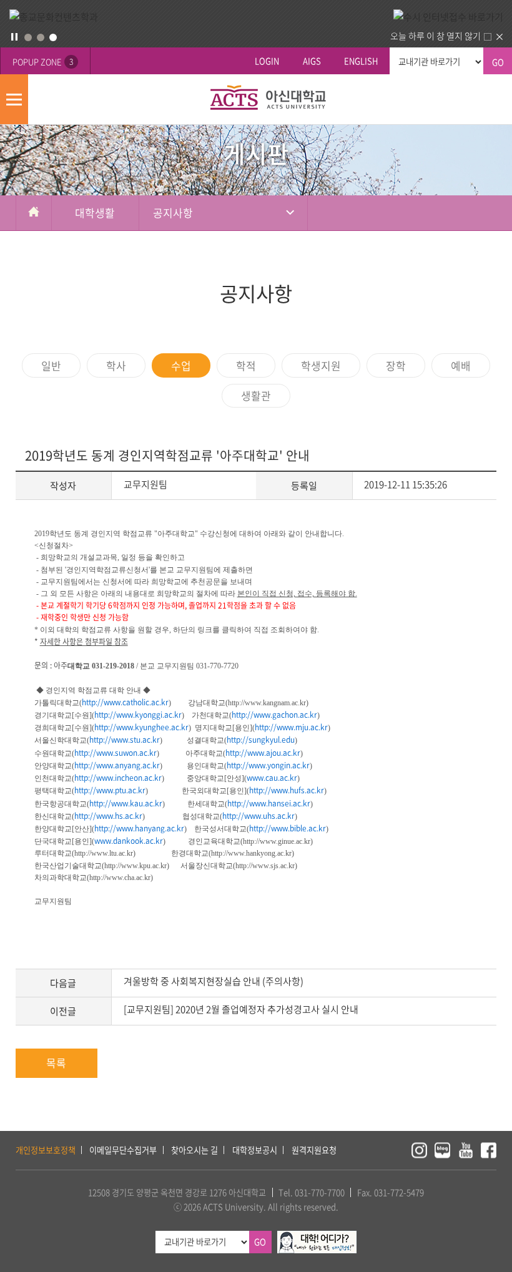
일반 (51, 365)
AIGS (312, 61)
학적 (246, 365)
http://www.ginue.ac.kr (276, 841)
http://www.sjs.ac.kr (265, 865)
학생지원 (321, 365)
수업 (181, 365)
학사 (116, 365)
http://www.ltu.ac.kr (103, 853)
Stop (14, 36)
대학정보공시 (254, 1150)
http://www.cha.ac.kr (119, 877)
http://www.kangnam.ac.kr (267, 702)
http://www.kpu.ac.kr (135, 865)
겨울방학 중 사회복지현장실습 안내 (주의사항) (213, 981)
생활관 (256, 395)
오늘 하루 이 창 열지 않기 (435, 35)
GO (498, 62)
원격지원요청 (314, 1150)
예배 (461, 365)
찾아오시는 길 (194, 1150)
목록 (56, 1062)
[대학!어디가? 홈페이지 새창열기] (317, 1237)
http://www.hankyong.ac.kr (251, 853)
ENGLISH (361, 61)
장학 (396, 365)
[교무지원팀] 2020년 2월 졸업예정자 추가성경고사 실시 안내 (241, 1009)
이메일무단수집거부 (123, 1150)
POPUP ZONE (42, 61)
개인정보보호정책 (46, 1150)
